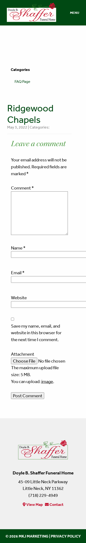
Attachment (22, 354)
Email (18, 272)
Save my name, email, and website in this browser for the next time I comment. (36, 332)
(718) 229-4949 (43, 495)
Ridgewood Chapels (30, 113)
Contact (56, 504)
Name (18, 247)
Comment (22, 187)
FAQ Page (22, 81)
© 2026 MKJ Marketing (26, 536)
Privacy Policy (66, 536)
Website (19, 297)
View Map (34, 504)
